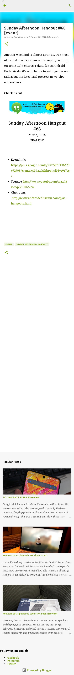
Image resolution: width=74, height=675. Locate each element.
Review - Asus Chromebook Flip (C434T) (25, 555)
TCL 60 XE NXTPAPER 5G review (21, 497)
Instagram (13, 660)
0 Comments (52, 37)
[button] (6, 44)
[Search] (69, 5)
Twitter (11, 663)
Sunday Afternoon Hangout (32, 244)
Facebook (13, 657)
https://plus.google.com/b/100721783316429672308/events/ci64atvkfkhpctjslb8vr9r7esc (40, 170)
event (9, 244)
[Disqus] (37, 309)
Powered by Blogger (39, 670)
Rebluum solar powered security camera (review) (30, 613)
